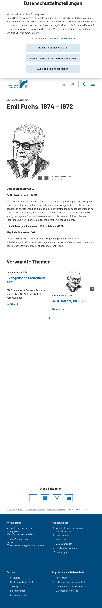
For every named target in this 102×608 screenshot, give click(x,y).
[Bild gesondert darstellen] (40, 177)
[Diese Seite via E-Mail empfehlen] (69, 498)
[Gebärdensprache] (73, 84)
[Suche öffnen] (85, 84)
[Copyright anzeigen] (46, 177)
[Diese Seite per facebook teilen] (33, 498)
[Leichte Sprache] (63, 84)
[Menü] (93, 84)
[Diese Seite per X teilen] (57, 498)
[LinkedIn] (45, 498)
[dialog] (51, 39)
